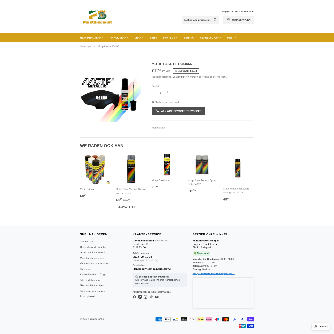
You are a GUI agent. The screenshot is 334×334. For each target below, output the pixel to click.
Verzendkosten (181, 76)
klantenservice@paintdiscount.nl (152, 268)
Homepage (85, 46)
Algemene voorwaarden (93, 291)
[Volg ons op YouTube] (156, 297)
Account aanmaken (244, 11)
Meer (230, 37)
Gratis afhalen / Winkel (92, 252)
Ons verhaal (86, 241)
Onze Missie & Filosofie (93, 247)
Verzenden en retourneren (94, 263)
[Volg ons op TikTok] (151, 297)
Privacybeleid (87, 296)
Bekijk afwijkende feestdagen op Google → (214, 273)
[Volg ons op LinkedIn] (140, 297)
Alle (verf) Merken (90, 280)
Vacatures (85, 269)
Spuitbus (169, 37)
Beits (153, 37)
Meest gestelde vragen (92, 258)
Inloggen (226, 11)
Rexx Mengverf (91, 37)
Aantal (155, 86)
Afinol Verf (118, 37)
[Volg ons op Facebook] (134, 297)
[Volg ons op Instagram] (145, 297)
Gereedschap (209, 37)
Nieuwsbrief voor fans (92, 285)
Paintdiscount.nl (96, 319)
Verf (138, 37)
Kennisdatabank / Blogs (93, 274)
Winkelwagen (240, 19)
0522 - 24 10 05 (142, 256)
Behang (189, 37)
